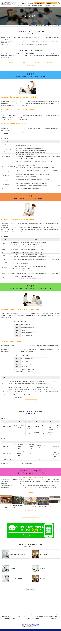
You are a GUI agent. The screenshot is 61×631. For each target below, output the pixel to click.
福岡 (28, 589)
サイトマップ (30, 620)
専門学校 (32, 589)
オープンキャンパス (39, 3)
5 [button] (28, 510)
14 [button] (35, 510)
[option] (6, 502)
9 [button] (31, 510)
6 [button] (29, 510)
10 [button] (32, 510)
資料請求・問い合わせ (51, 3)
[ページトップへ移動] (30, 609)
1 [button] (25, 510)
